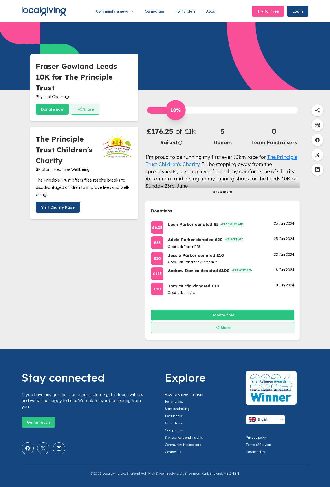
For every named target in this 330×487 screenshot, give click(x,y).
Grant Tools (173, 423)
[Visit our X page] (43, 448)
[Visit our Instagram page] (59, 448)
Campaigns (155, 11)
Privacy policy (256, 438)
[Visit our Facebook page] (28, 448)
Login (298, 11)
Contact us (173, 452)
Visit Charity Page (58, 207)
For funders (185, 11)
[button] (171, 136)
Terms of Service (258, 445)
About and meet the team (184, 394)
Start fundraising (177, 409)
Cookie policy (255, 452)
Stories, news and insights (184, 438)
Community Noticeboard (183, 445)
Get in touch (38, 422)
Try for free (268, 11)
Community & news (112, 11)
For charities (174, 402)
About (211, 11)
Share (88, 109)
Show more (222, 192)
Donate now (52, 109)
